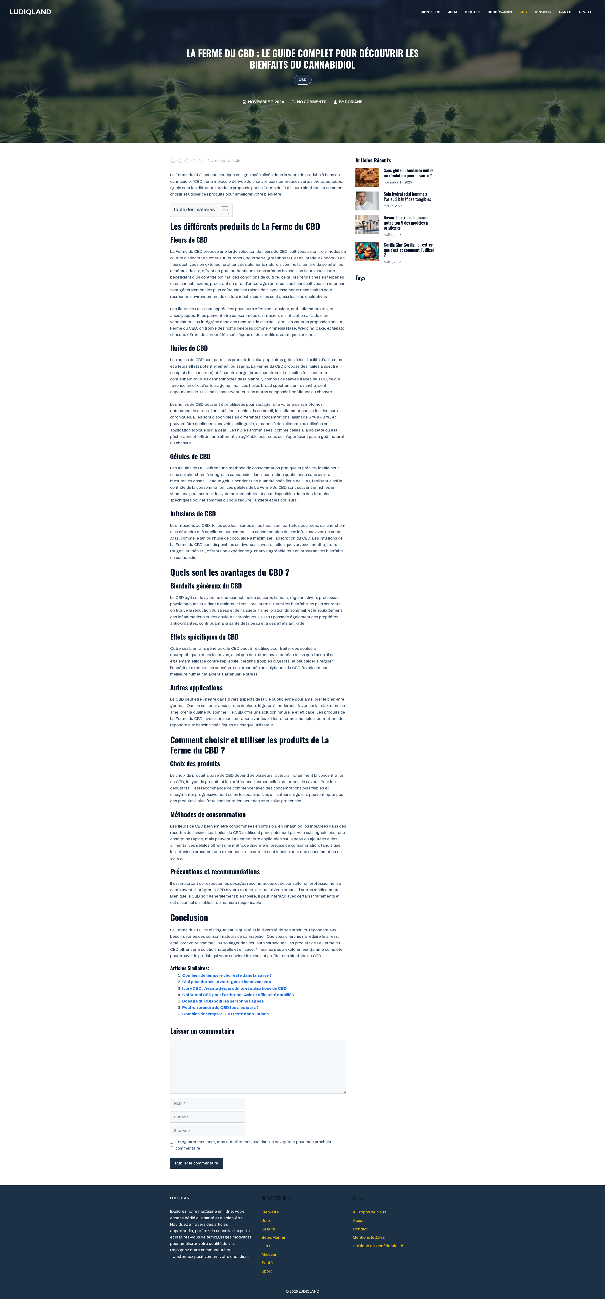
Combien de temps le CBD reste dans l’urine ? (225, 1014)
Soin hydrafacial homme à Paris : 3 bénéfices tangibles (407, 196)
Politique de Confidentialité (378, 1246)
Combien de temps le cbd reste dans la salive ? (227, 975)
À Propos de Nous (369, 1212)
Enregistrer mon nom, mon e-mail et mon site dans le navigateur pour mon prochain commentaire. (253, 1145)
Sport (585, 12)
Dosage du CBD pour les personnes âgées (223, 1001)
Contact (360, 1229)
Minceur (543, 12)
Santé (565, 12)
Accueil (360, 1220)
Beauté (472, 12)
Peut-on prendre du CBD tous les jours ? (220, 1007)
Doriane (354, 102)
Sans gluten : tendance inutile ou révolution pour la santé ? (408, 173)
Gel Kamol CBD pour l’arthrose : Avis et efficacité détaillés (238, 995)
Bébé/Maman (500, 12)
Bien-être (430, 12)
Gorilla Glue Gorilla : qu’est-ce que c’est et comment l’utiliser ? (409, 250)
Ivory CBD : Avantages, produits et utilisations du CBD (234, 988)
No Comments (311, 102)
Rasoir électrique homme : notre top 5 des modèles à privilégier (406, 222)
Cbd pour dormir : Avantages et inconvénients (226, 982)
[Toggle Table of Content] (222, 210)
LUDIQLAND (30, 12)
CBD (523, 12)
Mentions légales (369, 1237)
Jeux (452, 12)
